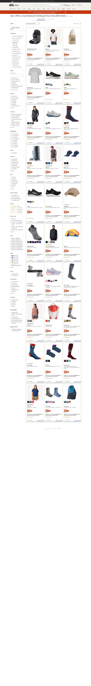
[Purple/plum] (33, 242)
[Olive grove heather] (31, 402)
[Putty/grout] (51, 85)
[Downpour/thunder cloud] (31, 202)
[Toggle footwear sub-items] (11, 40)
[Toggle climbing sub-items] (11, 61)
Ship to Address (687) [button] (15, 28)
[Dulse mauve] (70, 402)
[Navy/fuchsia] (49, 281)
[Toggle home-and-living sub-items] (11, 67)
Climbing (14, 61)
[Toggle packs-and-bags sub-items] (11, 53)
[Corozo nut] (51, 242)
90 (80, 23)
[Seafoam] (70, 321)
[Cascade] (67, 361)
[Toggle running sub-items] (11, 47)
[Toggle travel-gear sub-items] (11, 59)
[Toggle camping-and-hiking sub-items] (11, 42)
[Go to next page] (61, 428)
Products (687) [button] (41, 19)
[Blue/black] (47, 402)
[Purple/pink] (49, 402)
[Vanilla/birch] (70, 85)
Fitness (14, 45)
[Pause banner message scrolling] (65, 12)
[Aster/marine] (47, 281)
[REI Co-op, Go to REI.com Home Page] (11, 4)
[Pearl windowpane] (47, 46)
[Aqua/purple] (51, 402)
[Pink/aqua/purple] (54, 402)
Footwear (14, 40)
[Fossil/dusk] (47, 123)
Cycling (14, 55)
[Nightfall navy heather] (28, 402)
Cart (80, 4)
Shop (17, 5)
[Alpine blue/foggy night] (49, 85)
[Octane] (47, 321)
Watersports (15, 49)
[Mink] (33, 123)
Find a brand (12, 73)
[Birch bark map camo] (33, 321)
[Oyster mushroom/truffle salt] (33, 202)
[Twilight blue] (31, 123)
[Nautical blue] (49, 163)
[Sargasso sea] (65, 163)
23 (58, 428)
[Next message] (64, 12)
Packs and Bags (15, 53)
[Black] (28, 123)
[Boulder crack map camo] (51, 163)
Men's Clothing (15, 38)
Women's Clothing (16, 36)
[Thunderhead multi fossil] (49, 46)
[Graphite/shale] (28, 163)
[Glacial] (49, 242)
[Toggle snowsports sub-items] (11, 51)
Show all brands (14, 89)
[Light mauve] (28, 321)
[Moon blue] (54, 242)
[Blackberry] (65, 123)
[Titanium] (28, 242)
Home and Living (16, 67)
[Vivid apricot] (67, 402)
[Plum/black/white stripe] (35, 242)
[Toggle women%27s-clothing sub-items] (11, 36)
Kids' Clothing (15, 57)
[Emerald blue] (31, 321)
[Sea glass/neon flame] (65, 85)
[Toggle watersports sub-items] (11, 49)
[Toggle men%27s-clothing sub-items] (11, 38)
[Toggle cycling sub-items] (11, 55)
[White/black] (51, 281)
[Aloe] (54, 281)
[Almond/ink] (31, 163)
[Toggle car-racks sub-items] (11, 65)
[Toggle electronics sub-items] (11, 63)
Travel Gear (14, 59)
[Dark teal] (67, 123)
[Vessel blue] (65, 402)
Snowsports (15, 51)
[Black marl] (31, 242)
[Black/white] (47, 85)
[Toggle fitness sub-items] (11, 45)
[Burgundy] (65, 361)
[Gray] (65, 321)
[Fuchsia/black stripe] (38, 242)
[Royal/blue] (40, 242)
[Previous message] (25, 12)
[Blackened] (47, 163)
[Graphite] (49, 321)
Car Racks (14, 65)
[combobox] (47, 5)
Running (14, 47)
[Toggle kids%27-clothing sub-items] (11, 57)
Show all (12, 107)
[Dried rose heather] (33, 402)
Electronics (14, 63)
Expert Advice (50, 19)
